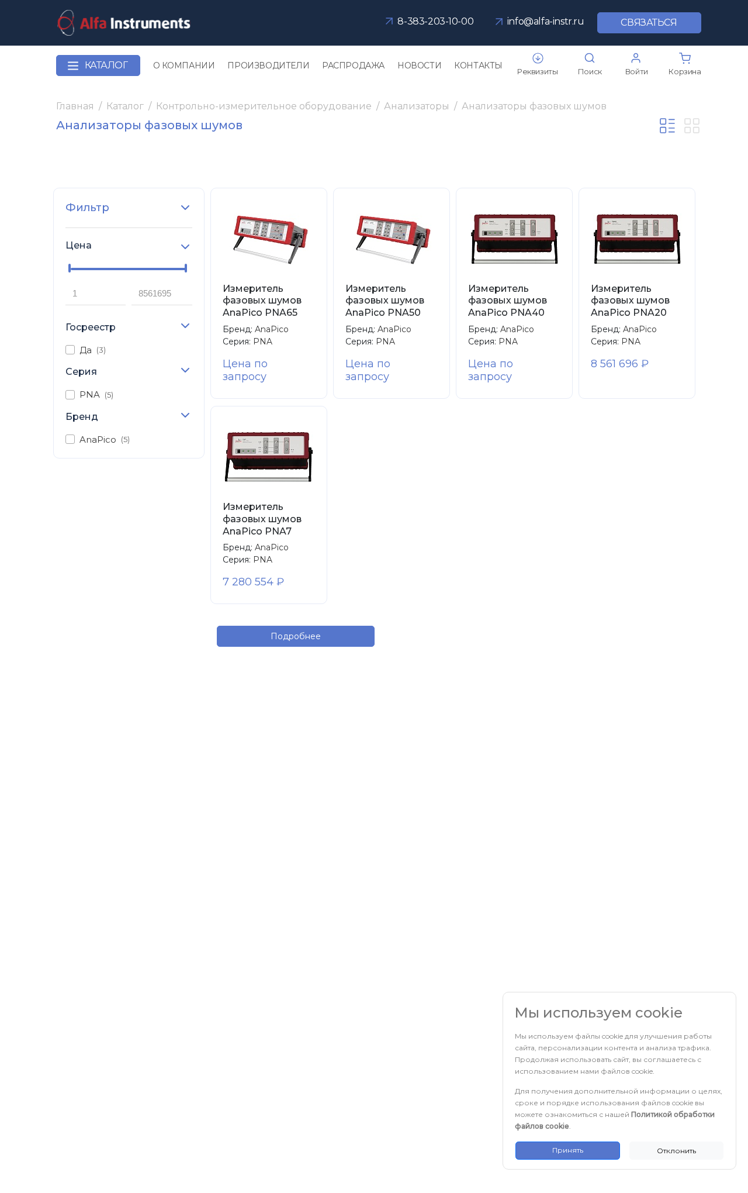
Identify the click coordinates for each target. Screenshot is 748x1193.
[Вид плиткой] (692, 125)
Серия (81, 371)
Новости (419, 65)
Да (92, 350)
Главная (75, 106)
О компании (184, 65)
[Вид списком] (667, 125)
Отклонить (676, 1150)
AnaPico (104, 439)
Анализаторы (416, 106)
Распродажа (353, 65)
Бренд (81, 416)
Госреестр (90, 327)
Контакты (478, 65)
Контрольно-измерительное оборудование (264, 106)
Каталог (106, 65)
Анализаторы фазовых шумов (534, 106)
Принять (567, 1150)
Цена (78, 245)
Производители (268, 65)
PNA (96, 394)
